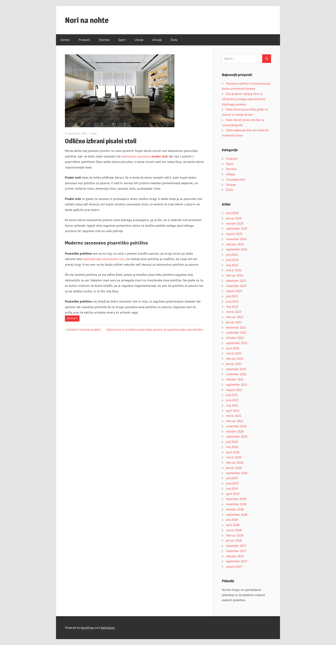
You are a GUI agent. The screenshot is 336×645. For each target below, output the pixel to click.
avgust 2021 (234, 390)
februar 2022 (234, 358)
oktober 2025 (235, 223)
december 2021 (236, 369)
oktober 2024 (235, 244)
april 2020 (233, 452)
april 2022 (232, 348)
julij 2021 (232, 395)
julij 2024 (232, 254)
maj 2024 (232, 265)
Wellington (108, 627)
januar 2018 (234, 540)
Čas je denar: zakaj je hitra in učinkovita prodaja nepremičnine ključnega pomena (243, 99)
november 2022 (236, 332)
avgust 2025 (234, 234)
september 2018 (236, 514)
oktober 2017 (235, 556)
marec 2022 (233, 353)
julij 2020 (232, 442)
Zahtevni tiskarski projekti (84, 329)
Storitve (104, 40)
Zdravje (157, 40)
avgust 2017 (234, 566)
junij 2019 (232, 483)
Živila (174, 40)
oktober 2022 (235, 338)
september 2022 (236, 343)
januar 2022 (234, 364)
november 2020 (236, 426)
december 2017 (236, 545)
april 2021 (232, 410)
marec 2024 (233, 270)
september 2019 (236, 473)
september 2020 (236, 436)
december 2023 (236, 280)
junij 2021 (232, 400)
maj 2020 (232, 447)
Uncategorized (235, 179)
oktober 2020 (235, 431)
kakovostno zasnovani (144, 156)
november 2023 (236, 286)
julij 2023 (232, 296)
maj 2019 (232, 488)
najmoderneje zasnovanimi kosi (104, 259)
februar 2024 (234, 275)
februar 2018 (234, 535)
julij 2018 (232, 519)
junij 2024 (232, 260)
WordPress (87, 627)
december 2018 (236, 499)
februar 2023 (234, 317)
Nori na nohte (87, 20)
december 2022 (236, 327)
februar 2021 (234, 421)
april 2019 (232, 494)
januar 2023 (234, 322)
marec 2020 (233, 457)
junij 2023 (232, 301)
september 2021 (236, 384)
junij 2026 (232, 213)
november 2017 (236, 551)
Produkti (84, 40)
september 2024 (236, 249)
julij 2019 (232, 478)
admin (94, 133)
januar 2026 (234, 218)
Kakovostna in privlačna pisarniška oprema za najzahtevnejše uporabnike (154, 329)
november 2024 (236, 239)
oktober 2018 (235, 509)
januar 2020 (234, 468)
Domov (65, 40)
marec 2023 (233, 312)
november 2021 (236, 374)
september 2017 (236, 561)
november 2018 (236, 504)
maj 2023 (232, 306)
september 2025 (236, 228)
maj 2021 (232, 405)
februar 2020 (234, 462)
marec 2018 (233, 530)
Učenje (139, 40)
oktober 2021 (235, 379)
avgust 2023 (234, 291)
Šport (122, 40)
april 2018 (233, 525)
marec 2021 (233, 415)
